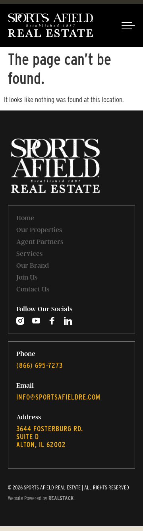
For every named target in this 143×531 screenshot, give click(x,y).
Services (29, 253)
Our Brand (32, 265)
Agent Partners (39, 242)
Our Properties (39, 230)
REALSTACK (60, 498)
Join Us (26, 277)
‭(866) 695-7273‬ (39, 365)
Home (25, 218)
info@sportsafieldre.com (58, 397)
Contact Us (32, 289)
